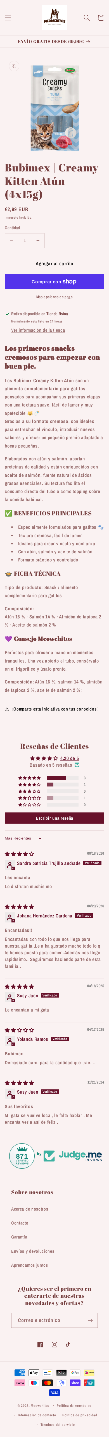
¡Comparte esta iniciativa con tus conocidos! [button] (55, 709)
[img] (19, 854)
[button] (8, 18)
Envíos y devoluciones (32, 1251)
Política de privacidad (79, 1415)
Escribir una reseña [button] (54, 818)
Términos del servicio (58, 1424)
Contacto (20, 1223)
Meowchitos (40, 1405)
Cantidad (12, 228)
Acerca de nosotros (29, 1209)
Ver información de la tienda (38, 330)
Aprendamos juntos (29, 1265)
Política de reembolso (74, 1405)
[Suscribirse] (90, 1320)
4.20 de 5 (69, 758)
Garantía (19, 1237)
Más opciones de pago (54, 296)
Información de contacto (37, 1415)
